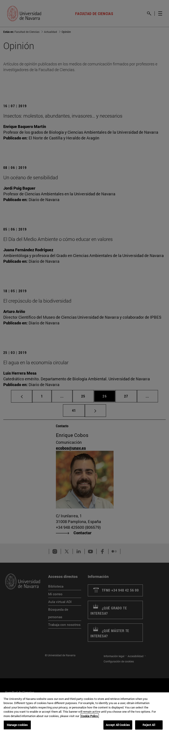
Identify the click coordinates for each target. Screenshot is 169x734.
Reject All (149, 725)
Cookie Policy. (89, 716)
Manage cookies (17, 725)
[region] (84, 713)
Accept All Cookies (118, 725)
